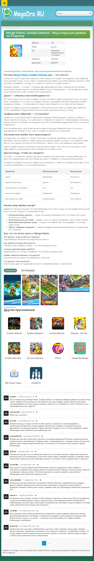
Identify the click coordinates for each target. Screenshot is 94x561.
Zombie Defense (14, 333)
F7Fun (58, 358)
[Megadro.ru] (25, 13)
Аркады (54, 47)
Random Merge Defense (36, 333)
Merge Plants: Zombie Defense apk (32, 74)
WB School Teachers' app (14, 383)
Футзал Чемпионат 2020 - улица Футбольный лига (36, 358)
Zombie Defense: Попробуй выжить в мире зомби (58, 333)
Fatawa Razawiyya (80, 358)
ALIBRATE (36, 383)
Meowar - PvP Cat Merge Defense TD (80, 333)
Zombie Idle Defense (14, 358)
